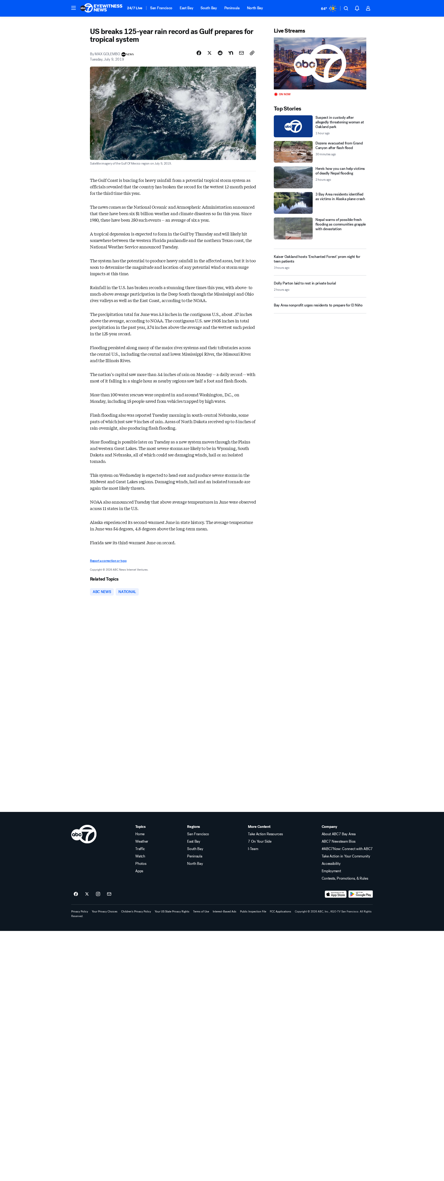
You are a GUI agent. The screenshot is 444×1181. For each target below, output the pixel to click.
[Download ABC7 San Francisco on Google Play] (360, 894)
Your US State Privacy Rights (172, 911)
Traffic (140, 849)
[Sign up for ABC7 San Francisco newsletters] (109, 894)
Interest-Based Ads (224, 911)
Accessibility (331, 864)
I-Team (253, 849)
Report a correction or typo (108, 561)
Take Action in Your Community (346, 856)
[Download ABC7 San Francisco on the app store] (336, 894)
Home (140, 834)
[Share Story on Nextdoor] (231, 53)
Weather (141, 841)
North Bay (255, 8)
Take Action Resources (265, 834)
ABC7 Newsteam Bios (338, 841)
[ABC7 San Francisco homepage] (101, 8)
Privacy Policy (79, 911)
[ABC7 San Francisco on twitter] (87, 894)
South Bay (208, 8)
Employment (331, 871)
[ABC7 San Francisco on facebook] (75, 894)
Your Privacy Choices (104, 911)
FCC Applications (280, 911)
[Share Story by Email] (241, 53)
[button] (73, 7)
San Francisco (161, 8)
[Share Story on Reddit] (220, 53)
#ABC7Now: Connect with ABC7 (347, 849)
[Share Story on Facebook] (199, 53)
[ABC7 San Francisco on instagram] (98, 894)
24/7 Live (134, 8)
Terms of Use (201, 911)
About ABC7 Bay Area (339, 834)
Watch (140, 856)
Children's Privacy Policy (136, 911)
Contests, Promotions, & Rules (345, 878)
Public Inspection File (253, 911)
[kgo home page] (83, 834)
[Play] (320, 63)
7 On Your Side (259, 841)
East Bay (186, 8)
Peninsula (232, 8)
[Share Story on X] (209, 53)
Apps (139, 871)
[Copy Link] (252, 53)
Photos (140, 864)
